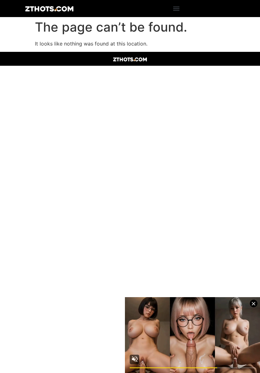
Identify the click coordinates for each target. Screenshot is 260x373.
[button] (176, 8)
